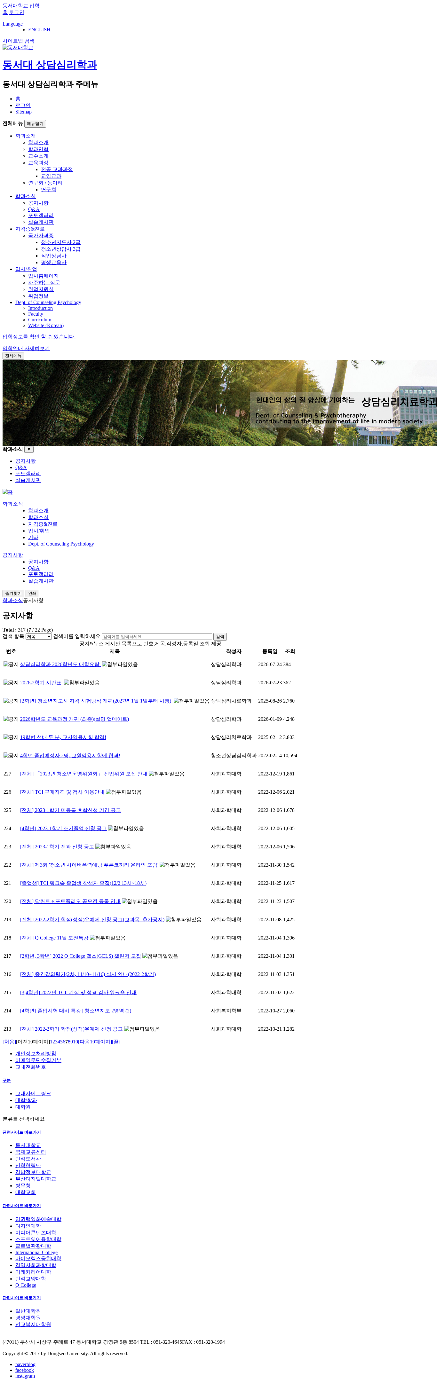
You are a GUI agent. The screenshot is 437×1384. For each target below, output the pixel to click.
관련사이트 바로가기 (22, 1132)
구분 (7, 1080)
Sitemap (23, 111)
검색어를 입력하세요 (76, 636)
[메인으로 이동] (8, 492)
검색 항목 (13, 636)
